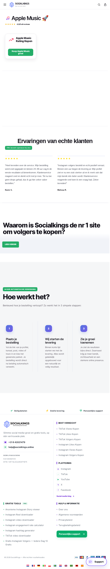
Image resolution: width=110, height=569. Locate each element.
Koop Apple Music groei (20, 52)
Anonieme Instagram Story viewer (22, 509)
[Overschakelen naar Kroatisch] (59, 565)
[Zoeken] (99, 5)
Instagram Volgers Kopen (70, 454)
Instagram (63, 468)
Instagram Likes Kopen (69, 444)
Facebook (63, 489)
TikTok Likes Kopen (67, 433)
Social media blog (64, 495)
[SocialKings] (17, 423)
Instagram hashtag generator (20, 530)
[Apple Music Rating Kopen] (11, 40)
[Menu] (5, 5)
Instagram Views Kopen (69, 449)
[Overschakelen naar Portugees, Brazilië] (70, 565)
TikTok (62, 473)
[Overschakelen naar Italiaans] (43, 565)
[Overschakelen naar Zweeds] (54, 565)
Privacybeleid (64, 519)
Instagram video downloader (19, 519)
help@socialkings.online (19, 446)
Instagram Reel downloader (19, 514)
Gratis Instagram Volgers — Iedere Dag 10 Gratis (26, 542)
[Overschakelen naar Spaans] (81, 565)
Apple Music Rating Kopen (24, 40)
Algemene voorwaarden (70, 514)
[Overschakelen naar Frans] (32, 565)
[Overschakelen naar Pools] (48, 565)
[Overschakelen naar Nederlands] (27, 565)
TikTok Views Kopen (68, 428)
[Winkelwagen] (105, 4)
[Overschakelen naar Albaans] (75, 565)
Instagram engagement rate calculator (24, 524)
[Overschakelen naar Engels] (65, 565)
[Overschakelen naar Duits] (37, 565)
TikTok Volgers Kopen (69, 438)
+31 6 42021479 (14, 441)
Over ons (62, 509)
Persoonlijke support (71, 533)
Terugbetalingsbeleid (68, 524)
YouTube (62, 479)
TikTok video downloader (18, 535)
